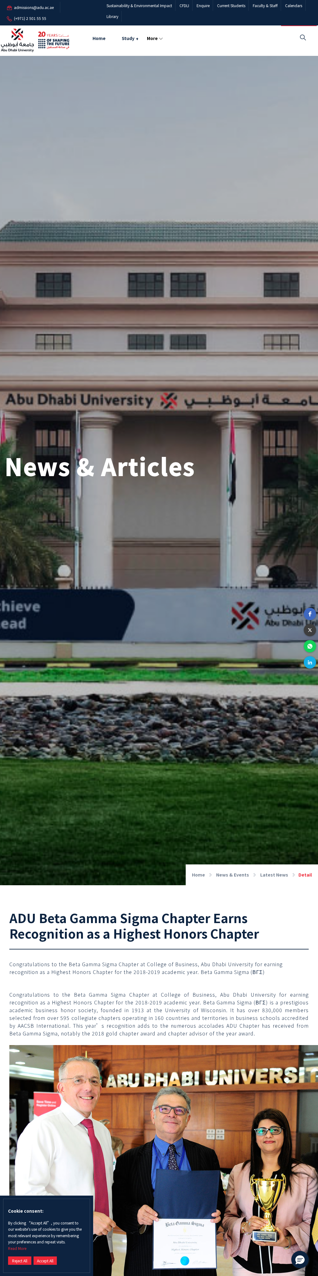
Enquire (203, 5)
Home (99, 38)
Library (112, 16)
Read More (17, 1248)
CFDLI (184, 5)
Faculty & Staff (265, 5)
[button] (310, 614)
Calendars (293, 5)
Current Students (231, 5)
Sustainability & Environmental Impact (139, 5)
